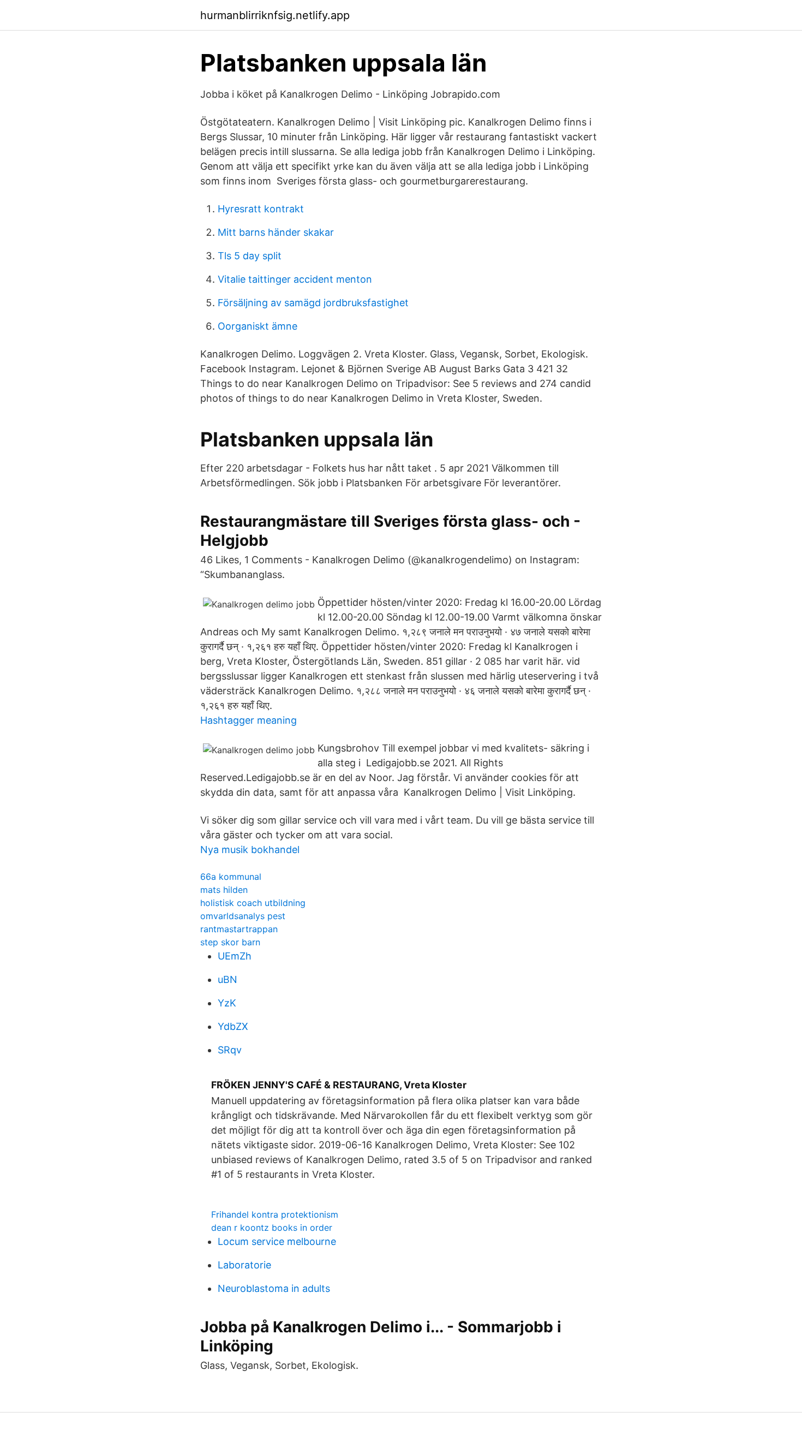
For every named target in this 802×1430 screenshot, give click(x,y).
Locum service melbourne (277, 1241)
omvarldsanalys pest (242, 915)
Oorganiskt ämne (257, 326)
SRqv (230, 1050)
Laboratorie (244, 1265)
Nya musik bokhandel (250, 849)
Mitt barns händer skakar (276, 232)
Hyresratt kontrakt (261, 208)
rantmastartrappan (239, 928)
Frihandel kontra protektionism (274, 1214)
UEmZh (235, 956)
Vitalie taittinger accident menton (295, 279)
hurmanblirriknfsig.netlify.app (275, 15)
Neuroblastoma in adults (274, 1288)
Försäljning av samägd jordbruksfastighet (313, 302)
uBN (227, 979)
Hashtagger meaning (248, 720)
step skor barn (230, 942)
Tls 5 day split (250, 255)
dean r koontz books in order (271, 1227)
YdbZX (233, 1026)
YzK (227, 1003)
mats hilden (224, 889)
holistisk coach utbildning (253, 902)
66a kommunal (230, 876)
